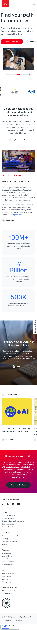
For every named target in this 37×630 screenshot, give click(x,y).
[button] (8, 74)
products (18, 215)
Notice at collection (6, 628)
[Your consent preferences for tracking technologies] (35, 325)
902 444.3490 (7, 593)
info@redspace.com (9, 590)
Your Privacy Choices (12, 625)
